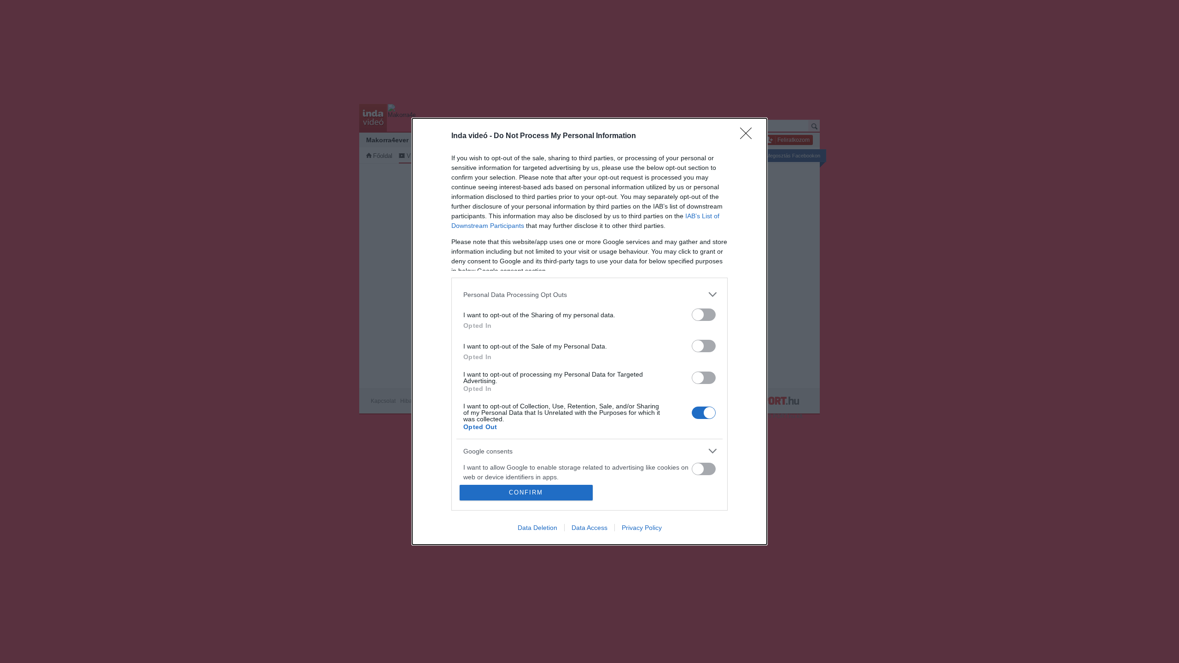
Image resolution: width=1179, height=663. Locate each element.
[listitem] (589, 294)
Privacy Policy (642, 527)
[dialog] (589, 331)
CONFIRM (526, 492)
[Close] (749, 136)
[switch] (704, 314)
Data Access (589, 527)
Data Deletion (537, 527)
